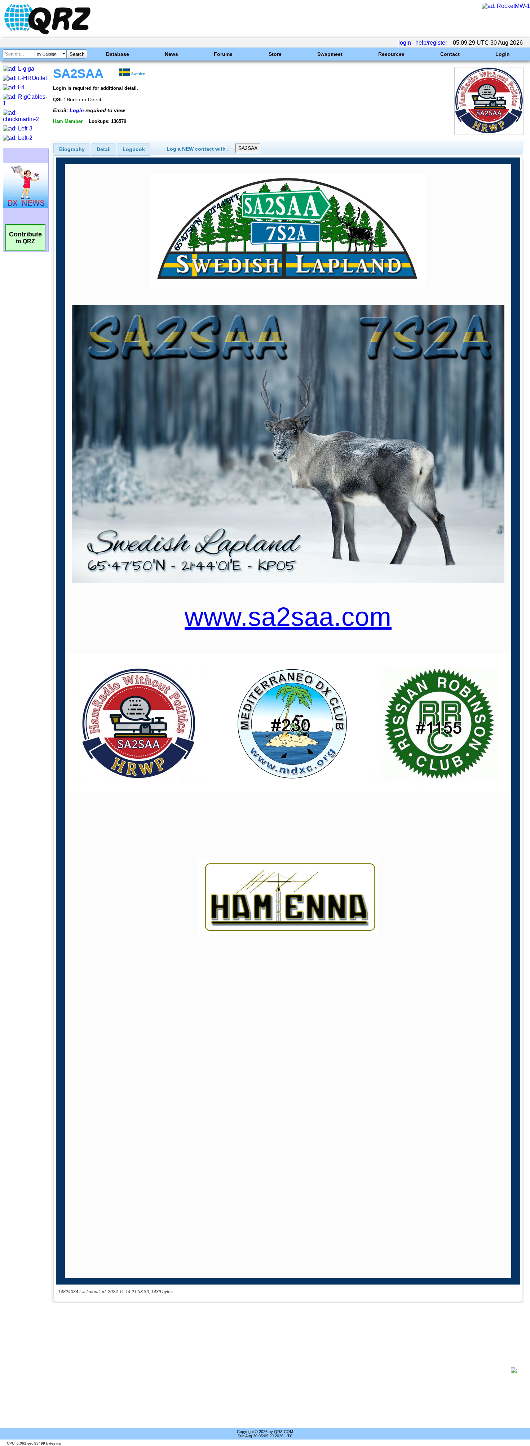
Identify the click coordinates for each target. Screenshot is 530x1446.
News (171, 54)
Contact (450, 54)
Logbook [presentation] (134, 149)
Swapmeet (330, 54)
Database (117, 54)
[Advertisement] (283, 1370)
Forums (223, 54)
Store (275, 54)
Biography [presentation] (72, 149)
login (404, 43)
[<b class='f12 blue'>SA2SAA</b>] (489, 132)
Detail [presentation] (104, 149)
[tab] (72, 149)
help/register (431, 43)
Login (502, 54)
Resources (391, 54)
